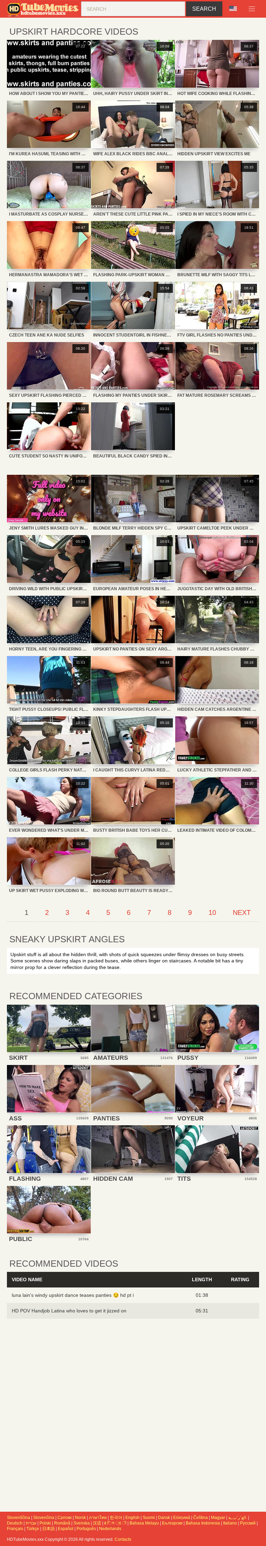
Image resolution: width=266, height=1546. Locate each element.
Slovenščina (18, 1517)
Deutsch (15, 1523)
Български (172, 1523)
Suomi (149, 1517)
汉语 (97, 1523)
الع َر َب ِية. (237, 1517)
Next (242, 912)
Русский (248, 1523)
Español (65, 1528)
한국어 (116, 1517)
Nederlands (110, 1528)
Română (62, 1523)
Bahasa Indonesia (203, 1523)
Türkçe (32, 1528)
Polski (45, 1523)
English (132, 1517)
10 (212, 912)
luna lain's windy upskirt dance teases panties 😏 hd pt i (73, 1295)
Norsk (80, 1517)
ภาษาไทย (98, 1517)
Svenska (81, 1523)
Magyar (218, 1517)
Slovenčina (43, 1517)
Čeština (200, 1517)
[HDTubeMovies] (44, 9)
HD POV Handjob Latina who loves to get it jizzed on (69, 1310)
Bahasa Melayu (144, 1523)
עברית (31, 1523)
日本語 (48, 1528)
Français (15, 1528)
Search (204, 9)
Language (235, 9)
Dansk (164, 1517)
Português (86, 1528)
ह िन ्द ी (115, 1523)
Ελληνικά (181, 1517)
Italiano (230, 1523)
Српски (64, 1517)
